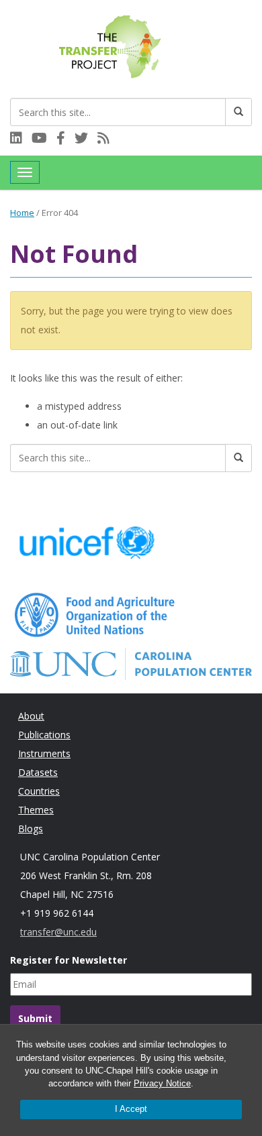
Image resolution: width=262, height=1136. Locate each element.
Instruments (44, 753)
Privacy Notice (162, 1083)
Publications (44, 734)
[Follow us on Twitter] (86, 139)
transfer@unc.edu (58, 931)
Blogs (30, 828)
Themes (36, 809)
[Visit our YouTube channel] (44, 139)
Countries (39, 791)
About (31, 715)
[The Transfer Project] (111, 46)
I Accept (131, 1109)
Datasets (38, 772)
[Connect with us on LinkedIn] (21, 139)
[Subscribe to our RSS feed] (106, 139)
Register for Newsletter (68, 960)
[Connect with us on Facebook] (65, 139)
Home (22, 213)
